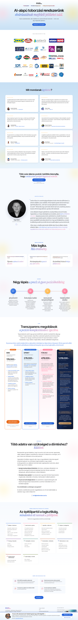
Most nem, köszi (67, 617)
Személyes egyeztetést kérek (43, 611)
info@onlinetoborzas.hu (40, 495)
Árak (39, 609)
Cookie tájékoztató (60, 611)
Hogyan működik (42, 608)
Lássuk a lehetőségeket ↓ (39, 179)
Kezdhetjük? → (39, 597)
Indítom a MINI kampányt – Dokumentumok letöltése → (13, 422)
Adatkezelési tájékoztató (61, 609)
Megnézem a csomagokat (39, 24)
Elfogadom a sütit (67, 614)
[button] (30, 389)
